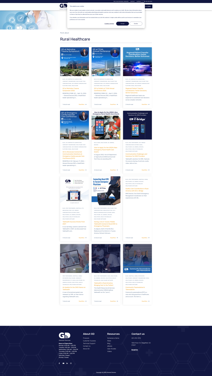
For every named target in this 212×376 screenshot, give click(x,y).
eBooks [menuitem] (109, 346)
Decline (136, 23)
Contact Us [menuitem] (86, 346)
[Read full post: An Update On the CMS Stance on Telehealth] (74, 258)
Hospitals (78, 208)
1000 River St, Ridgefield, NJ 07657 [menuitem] (141, 344)
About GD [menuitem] (86, 349)
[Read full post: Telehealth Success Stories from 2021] (74, 190)
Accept (122, 23)
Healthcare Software (131, 151)
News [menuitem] (109, 341)
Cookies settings (109, 23)
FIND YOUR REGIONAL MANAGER (120, 1)
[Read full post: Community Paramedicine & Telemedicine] (137, 258)
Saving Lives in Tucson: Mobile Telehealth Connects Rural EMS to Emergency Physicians (105, 224)
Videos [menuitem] (109, 351)
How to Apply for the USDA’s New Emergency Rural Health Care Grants (105, 150)
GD (108, 142)
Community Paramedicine (69, 81)
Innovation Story (67, 210)
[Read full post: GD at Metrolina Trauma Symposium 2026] (74, 61)
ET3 (83, 208)
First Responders (133, 142)
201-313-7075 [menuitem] (136, 338)
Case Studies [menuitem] (111, 349)
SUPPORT (139, 1)
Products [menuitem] (86, 338)
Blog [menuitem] (108, 343)
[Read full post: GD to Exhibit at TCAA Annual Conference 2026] (106, 61)
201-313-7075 (149, 1)
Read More (81, 104)
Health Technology (137, 149)
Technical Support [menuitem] (89, 343)
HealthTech (129, 149)
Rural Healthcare (73, 85)
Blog (64, 79)
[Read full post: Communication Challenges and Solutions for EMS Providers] (137, 125)
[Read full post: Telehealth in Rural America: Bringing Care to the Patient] (106, 258)
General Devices (138, 147)
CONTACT (132, 1)
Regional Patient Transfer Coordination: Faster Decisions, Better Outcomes (136, 91)
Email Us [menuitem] (135, 350)
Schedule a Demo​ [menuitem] (113, 338)
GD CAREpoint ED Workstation (73, 79)
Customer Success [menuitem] (89, 341)
